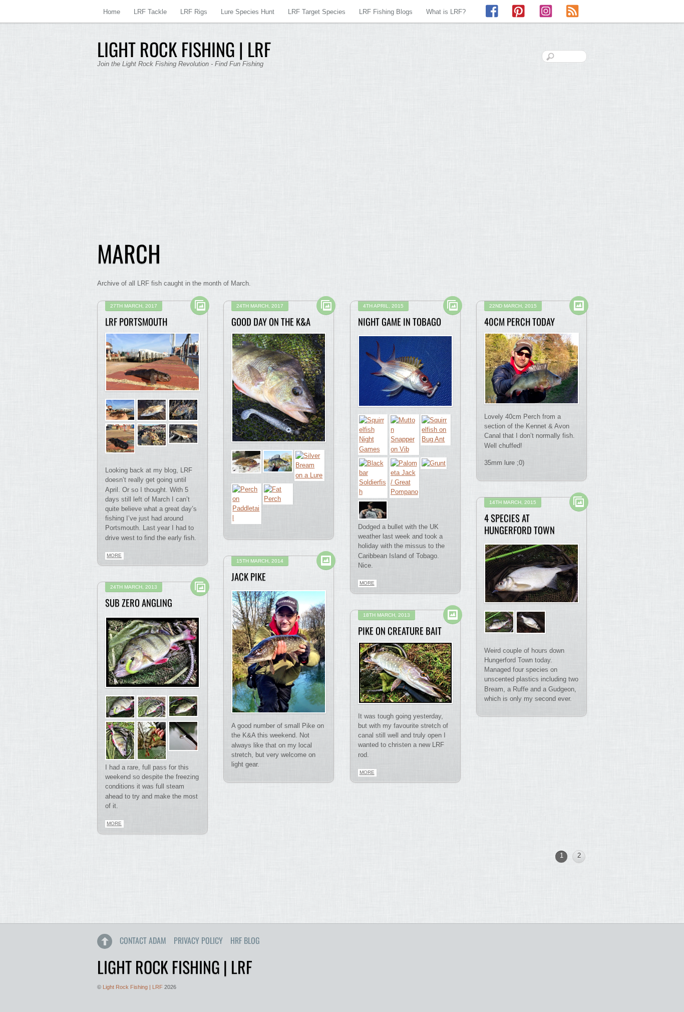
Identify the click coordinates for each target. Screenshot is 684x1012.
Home (111, 12)
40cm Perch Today (519, 321)
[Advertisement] (342, 160)
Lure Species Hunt (247, 12)
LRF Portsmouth (136, 321)
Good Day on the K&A (270, 321)
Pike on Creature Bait (400, 630)
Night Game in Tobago (399, 321)
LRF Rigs (193, 12)
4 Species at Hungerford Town (519, 524)
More (114, 555)
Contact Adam (143, 940)
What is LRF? (446, 12)
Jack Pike (248, 576)
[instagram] (546, 11)
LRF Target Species (317, 12)
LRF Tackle (150, 12)
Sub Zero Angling (138, 602)
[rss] (572, 11)
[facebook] (493, 11)
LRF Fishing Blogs (386, 12)
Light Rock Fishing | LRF (133, 987)
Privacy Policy (198, 940)
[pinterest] (519, 11)
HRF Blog (245, 940)
